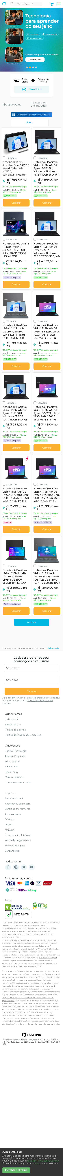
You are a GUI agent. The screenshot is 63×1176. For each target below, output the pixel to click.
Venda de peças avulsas (18, 840)
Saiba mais (53, 648)
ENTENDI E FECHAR (16, 1170)
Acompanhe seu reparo (17, 803)
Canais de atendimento (17, 809)
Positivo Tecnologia (15, 751)
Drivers (9, 824)
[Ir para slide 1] (27, 67)
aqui (37, 1163)
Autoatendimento (14, 798)
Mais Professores (14, 777)
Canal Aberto (12, 850)
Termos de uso (13, 724)
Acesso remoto (13, 814)
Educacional (11, 766)
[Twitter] (23, 867)
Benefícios (35, 89)
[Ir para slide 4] (36, 67)
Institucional (11, 719)
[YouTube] (31, 867)
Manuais (9, 830)
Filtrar (29, 122)
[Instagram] (15, 867)
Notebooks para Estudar (18, 782)
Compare (12, 158)
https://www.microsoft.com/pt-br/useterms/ (40, 974)
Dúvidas (9, 819)
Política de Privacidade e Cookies (23, 735)
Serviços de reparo (15, 845)
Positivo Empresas (15, 756)
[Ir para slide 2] (30, 67)
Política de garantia (15, 729)
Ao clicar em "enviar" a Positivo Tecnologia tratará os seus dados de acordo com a (31, 700)
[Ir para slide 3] (33, 67)
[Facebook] (7, 867)
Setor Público (12, 761)
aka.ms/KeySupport (48, 958)
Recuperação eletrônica (18, 835)
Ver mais (31, 622)
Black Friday (11, 772)
